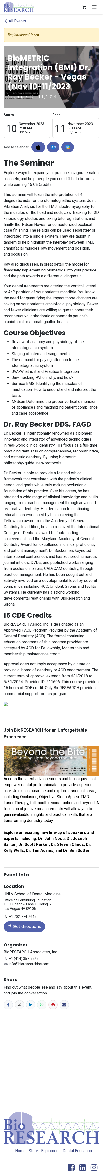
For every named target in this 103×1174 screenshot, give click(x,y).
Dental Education (77, 1150)
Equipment (50, 1150)
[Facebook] (8, 1004)
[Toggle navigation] (94, 7)
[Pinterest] (53, 1004)
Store (33, 1150)
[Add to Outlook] (53, 147)
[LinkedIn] (31, 1004)
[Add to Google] (68, 147)
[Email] (64, 1004)
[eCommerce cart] (84, 7)
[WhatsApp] (41, 1004)
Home (20, 1150)
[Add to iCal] (38, 147)
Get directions (26, 926)
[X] (19, 1004)
